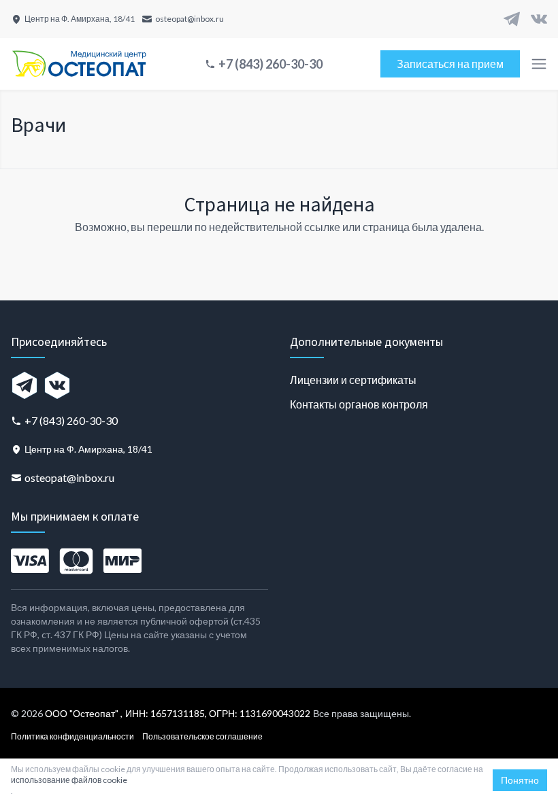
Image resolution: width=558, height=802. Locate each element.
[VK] (539, 19)
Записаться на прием (450, 63)
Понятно (520, 780)
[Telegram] (512, 19)
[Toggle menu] (539, 63)
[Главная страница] (79, 64)
